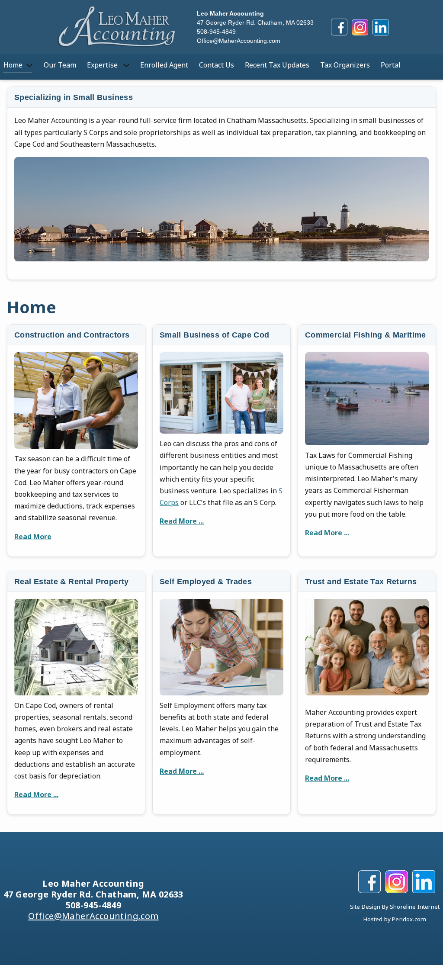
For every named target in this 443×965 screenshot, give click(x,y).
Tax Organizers (345, 65)
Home (12, 65)
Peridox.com (409, 919)
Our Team (60, 65)
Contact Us (216, 65)
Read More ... (182, 521)
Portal (391, 65)
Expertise (103, 65)
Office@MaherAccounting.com (238, 40)
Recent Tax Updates (277, 65)
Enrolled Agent (164, 65)
